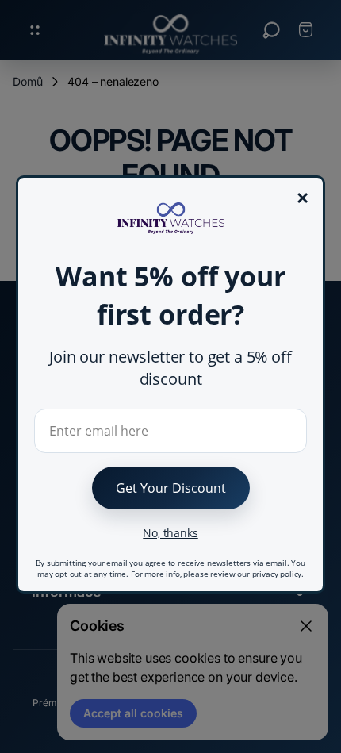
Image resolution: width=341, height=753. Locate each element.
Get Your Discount (171, 488)
